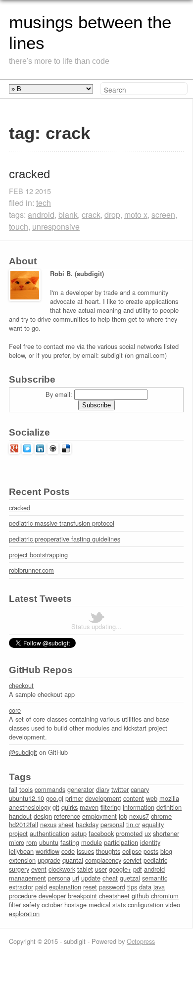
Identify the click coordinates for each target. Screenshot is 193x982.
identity (150, 842)
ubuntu (48, 842)
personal (112, 824)
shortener (166, 833)
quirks (69, 807)
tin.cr (133, 824)
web (151, 798)
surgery (19, 869)
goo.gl (54, 798)
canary (140, 789)
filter (15, 904)
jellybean (21, 851)
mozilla (169, 798)
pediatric (155, 860)
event (39, 869)
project (18, 833)
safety (31, 904)
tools (26, 789)
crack (91, 214)
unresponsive (56, 226)
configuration (145, 904)
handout (20, 816)
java (159, 886)
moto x (135, 214)
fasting (69, 842)
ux (148, 833)
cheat (110, 878)
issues (85, 851)
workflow (47, 851)
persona (59, 878)
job (123, 816)
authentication (49, 833)
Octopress (141, 941)
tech (43, 202)
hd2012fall (23, 824)
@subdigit (23, 752)
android (41, 214)
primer (74, 798)
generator (80, 789)
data (145, 886)
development (103, 798)
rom (31, 842)
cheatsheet (114, 895)
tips (132, 886)
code (68, 851)
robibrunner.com (31, 570)
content (133, 798)
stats (119, 904)
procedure (23, 895)
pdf (137, 869)
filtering (110, 807)
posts (151, 851)
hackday (87, 824)
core (15, 710)
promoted (129, 833)
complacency (103, 860)
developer (52, 895)
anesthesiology (29, 807)
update (90, 878)
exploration (24, 913)
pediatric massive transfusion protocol (61, 523)
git (55, 807)
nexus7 (139, 816)
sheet (66, 824)
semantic (154, 878)
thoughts (108, 851)
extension (22, 860)
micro (16, 842)
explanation (65, 886)
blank (68, 214)
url (75, 878)
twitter (120, 789)
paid (41, 886)
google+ (120, 869)
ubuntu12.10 (26, 798)
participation (121, 842)
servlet (132, 860)
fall (13, 789)
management (27, 878)
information (138, 807)
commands (50, 789)
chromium (165, 895)
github (140, 895)
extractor (21, 886)
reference (67, 816)
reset (90, 886)
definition (169, 807)
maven (89, 807)
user (101, 869)
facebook (101, 833)
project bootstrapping (38, 554)
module (91, 842)
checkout (21, 685)
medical (99, 904)
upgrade (49, 860)
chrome (161, 816)
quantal (72, 860)
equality (153, 824)
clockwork (61, 869)
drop (112, 214)
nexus (48, 824)
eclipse (132, 851)
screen (163, 214)
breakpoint (82, 895)
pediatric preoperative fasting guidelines (64, 538)
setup (79, 833)
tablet (85, 869)
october (52, 904)
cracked (29, 174)
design (43, 816)
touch (18, 226)
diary (102, 789)
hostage (75, 904)
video (172, 904)
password (112, 886)
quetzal (130, 878)
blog (166, 851)
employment (99, 816)
